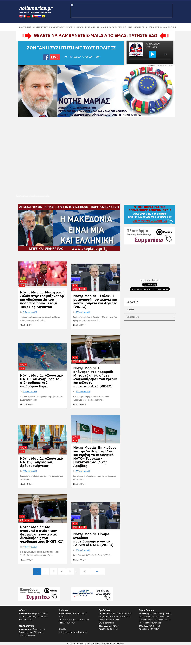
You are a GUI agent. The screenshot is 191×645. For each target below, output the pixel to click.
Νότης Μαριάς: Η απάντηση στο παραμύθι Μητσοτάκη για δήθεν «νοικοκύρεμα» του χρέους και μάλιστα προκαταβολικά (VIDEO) (95, 377)
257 (84, 571)
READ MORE (25, 325)
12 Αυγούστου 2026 (83, 550)
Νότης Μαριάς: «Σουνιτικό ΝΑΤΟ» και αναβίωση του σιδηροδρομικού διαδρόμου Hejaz (41, 380)
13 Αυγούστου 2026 (30, 547)
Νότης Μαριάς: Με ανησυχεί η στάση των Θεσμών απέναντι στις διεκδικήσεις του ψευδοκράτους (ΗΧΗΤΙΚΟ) (41, 534)
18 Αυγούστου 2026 (30, 471)
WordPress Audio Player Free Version (160, 65)
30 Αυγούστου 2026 (83, 312)
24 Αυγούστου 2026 (30, 391)
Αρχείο (130, 310)
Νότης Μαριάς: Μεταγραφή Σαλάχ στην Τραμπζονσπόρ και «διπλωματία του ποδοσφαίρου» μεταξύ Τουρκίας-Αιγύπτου (42, 299)
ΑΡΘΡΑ (23, 282)
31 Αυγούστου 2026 (30, 312)
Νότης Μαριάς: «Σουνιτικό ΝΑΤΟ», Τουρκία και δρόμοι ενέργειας (41, 462)
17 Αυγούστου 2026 (83, 471)
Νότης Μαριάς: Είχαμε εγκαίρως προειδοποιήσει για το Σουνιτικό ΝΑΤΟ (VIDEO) (93, 539)
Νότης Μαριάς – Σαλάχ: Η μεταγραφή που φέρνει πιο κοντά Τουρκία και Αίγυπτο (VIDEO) (95, 301)
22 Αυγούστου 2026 (83, 391)
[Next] (97, 572)
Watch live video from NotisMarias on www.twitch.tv (32, 196)
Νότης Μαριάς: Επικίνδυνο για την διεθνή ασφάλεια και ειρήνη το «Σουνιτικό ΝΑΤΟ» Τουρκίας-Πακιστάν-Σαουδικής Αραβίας (94, 457)
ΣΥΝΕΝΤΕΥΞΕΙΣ (79, 289)
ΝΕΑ (22, 285)
